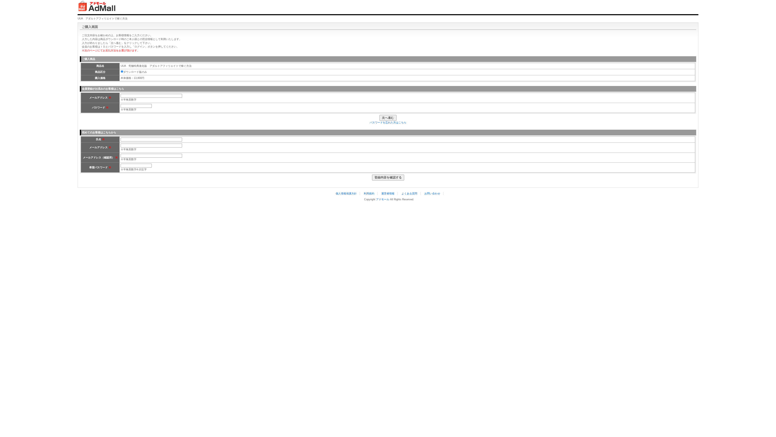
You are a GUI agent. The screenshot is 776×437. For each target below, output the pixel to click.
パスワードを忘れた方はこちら (388, 122)
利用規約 (369, 193)
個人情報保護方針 (346, 193)
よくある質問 (409, 193)
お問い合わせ (432, 193)
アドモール (382, 199)
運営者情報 (387, 193)
